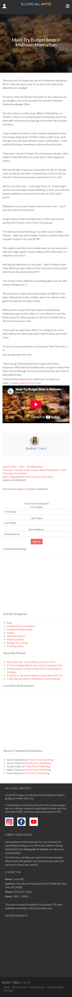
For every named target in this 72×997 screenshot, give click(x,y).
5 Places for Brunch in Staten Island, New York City (35, 675)
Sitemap (8, 990)
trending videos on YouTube (24, 382)
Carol (42, 448)
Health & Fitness (16, 636)
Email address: (37, 529)
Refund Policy (37, 987)
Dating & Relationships (19, 629)
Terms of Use (19, 987)
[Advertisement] (31, 586)
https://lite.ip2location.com (36, 908)
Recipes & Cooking (17, 642)
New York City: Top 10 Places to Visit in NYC (31, 661)
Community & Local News (21, 626)
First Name (37, 506)
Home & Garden (15, 639)
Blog (9, 622)
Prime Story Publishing (40, 759)
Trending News (34, 466)
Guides (10, 632)
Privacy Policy (55, 987)
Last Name (37, 518)
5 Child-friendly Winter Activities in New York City (34, 665)
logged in (21, 488)
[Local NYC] (36, 4)
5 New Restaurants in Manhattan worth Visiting (33, 678)
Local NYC (25, 982)
